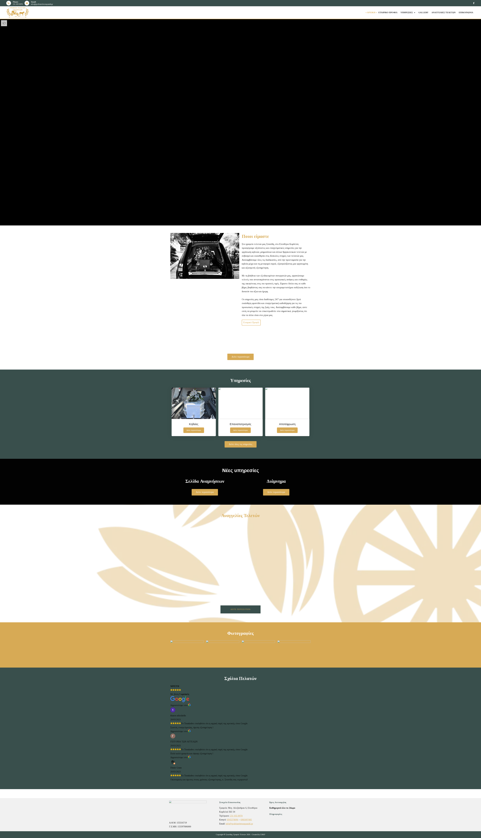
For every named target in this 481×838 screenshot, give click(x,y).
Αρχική (371, 12)
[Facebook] (474, 3)
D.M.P (262, 834)
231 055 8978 (18, 4)
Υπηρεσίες (406, 12)
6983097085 (246, 819)
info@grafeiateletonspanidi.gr (42, 4)
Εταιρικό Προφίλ (387, 12)
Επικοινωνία (466, 12)
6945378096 (232, 819)
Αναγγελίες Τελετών (444, 12)
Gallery (423, 12)
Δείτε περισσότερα (240, 609)
